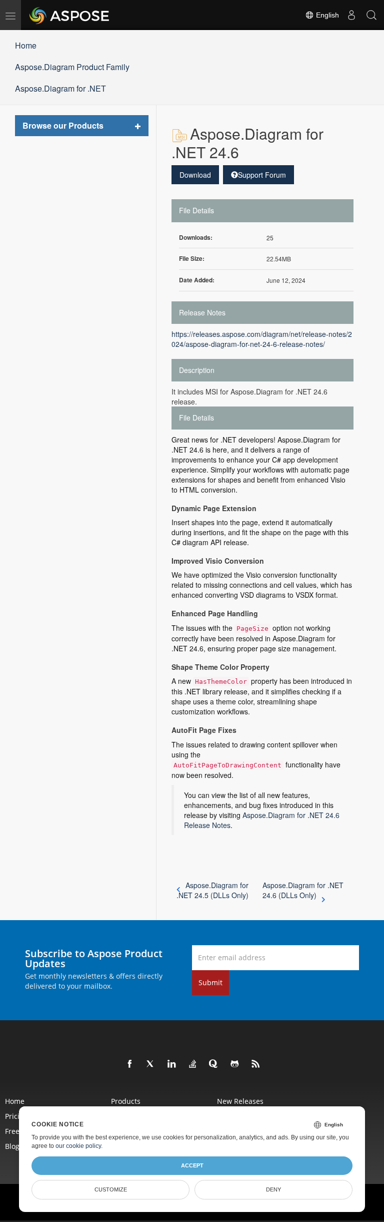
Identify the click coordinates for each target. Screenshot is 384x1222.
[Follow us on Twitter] (151, 1064)
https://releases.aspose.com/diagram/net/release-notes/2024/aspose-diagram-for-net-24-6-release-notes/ (262, 339)
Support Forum (262, 175)
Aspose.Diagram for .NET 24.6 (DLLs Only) (303, 890)
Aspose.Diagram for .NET (60, 88)
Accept (192, 1165)
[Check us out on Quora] (214, 1064)
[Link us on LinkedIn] (172, 1064)
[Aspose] (69, 15)
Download (195, 175)
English (326, 15)
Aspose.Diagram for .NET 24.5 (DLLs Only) (212, 890)
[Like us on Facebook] (130, 1064)
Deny (273, 1189)
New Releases (240, 1101)
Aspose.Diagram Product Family (72, 67)
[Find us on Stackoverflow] (193, 1064)
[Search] (371, 15)
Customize (110, 1189)
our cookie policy (78, 1145)
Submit (210, 982)
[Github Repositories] (235, 1064)
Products (125, 1101)
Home (25, 45)
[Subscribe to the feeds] (256, 1064)
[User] (352, 15)
